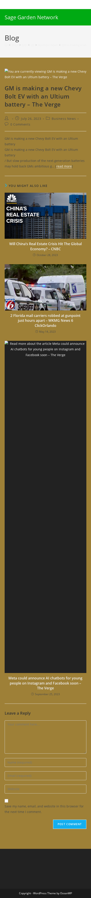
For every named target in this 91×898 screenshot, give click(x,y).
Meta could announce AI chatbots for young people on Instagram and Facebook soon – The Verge (45, 683)
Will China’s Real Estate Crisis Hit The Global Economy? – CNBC (45, 246)
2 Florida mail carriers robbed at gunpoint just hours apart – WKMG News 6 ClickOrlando (45, 320)
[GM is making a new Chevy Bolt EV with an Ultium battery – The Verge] (46, 74)
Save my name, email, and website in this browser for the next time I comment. (44, 809)
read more (64, 166)
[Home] (6, 45)
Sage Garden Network (31, 17)
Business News (64, 118)
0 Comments (20, 124)
